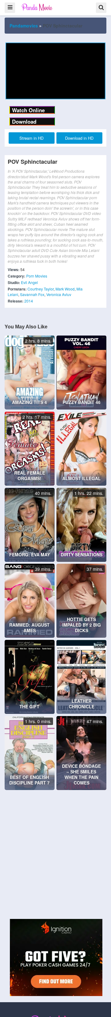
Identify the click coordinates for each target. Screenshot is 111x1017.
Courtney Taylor (40, 288)
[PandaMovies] (37, 7)
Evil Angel (29, 282)
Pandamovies (24, 26)
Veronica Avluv (58, 294)
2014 (28, 300)
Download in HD (79, 138)
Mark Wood (65, 288)
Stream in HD (31, 138)
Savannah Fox (32, 294)
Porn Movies (36, 275)
